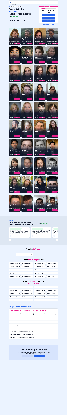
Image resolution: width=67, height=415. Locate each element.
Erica (10, 57)
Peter (23, 168)
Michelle (49, 76)
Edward (49, 113)
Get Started (16, 43)
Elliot (23, 94)
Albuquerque (16, 4)
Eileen (36, 187)
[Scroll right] (57, 240)
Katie (10, 187)
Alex (48, 94)
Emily (48, 131)
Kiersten (24, 113)
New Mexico (12, 4)
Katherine (25, 57)
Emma (49, 57)
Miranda (24, 131)
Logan (11, 131)
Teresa (36, 57)
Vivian (24, 187)
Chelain (11, 113)
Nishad (11, 150)
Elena (11, 94)
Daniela (11, 39)
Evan (23, 205)
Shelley (37, 39)
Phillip (36, 131)
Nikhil (48, 205)
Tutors (9, 4)
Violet (36, 168)
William (11, 205)
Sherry (11, 168)
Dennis (24, 150)
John (10, 76)
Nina (36, 76)
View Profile (11, 43)
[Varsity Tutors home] (14, 2)
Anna (36, 94)
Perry (48, 150)
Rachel (49, 39)
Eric (36, 150)
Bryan (23, 39)
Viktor (36, 205)
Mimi (23, 76)
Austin (49, 168)
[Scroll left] (10, 240)
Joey (36, 113)
